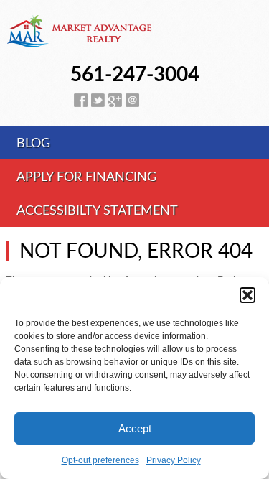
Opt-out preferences (100, 460)
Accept (134, 428)
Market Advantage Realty (135, 39)
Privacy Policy (173, 460)
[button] (247, 295)
